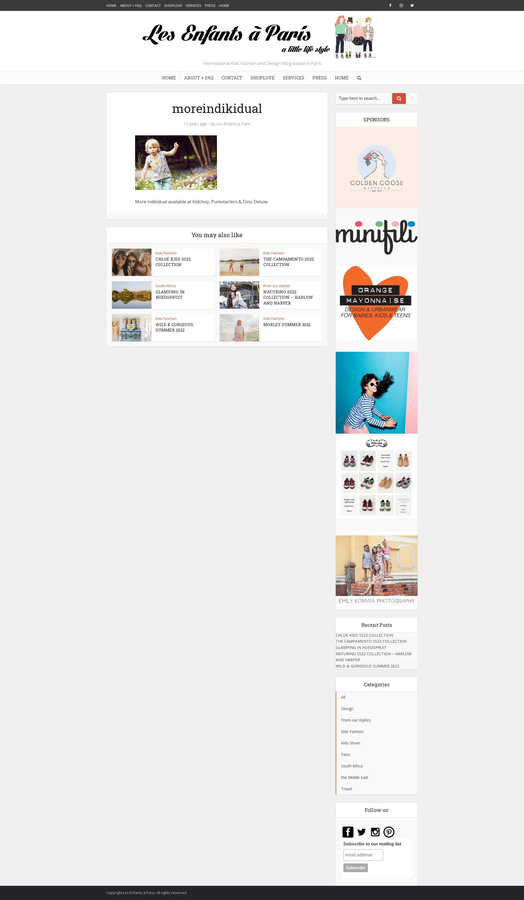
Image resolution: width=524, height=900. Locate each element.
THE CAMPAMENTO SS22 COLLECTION (288, 261)
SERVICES (193, 5)
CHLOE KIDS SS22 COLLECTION (173, 261)
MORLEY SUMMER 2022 (287, 324)
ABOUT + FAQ (131, 5)
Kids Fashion (166, 253)
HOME (111, 5)
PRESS (210, 5)
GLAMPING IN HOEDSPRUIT (170, 294)
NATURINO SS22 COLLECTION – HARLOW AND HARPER (288, 297)
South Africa (166, 285)
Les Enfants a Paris (233, 123)
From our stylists (276, 285)
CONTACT (153, 5)
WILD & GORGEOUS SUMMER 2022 (174, 327)
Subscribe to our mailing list (372, 844)
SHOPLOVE (173, 5)
